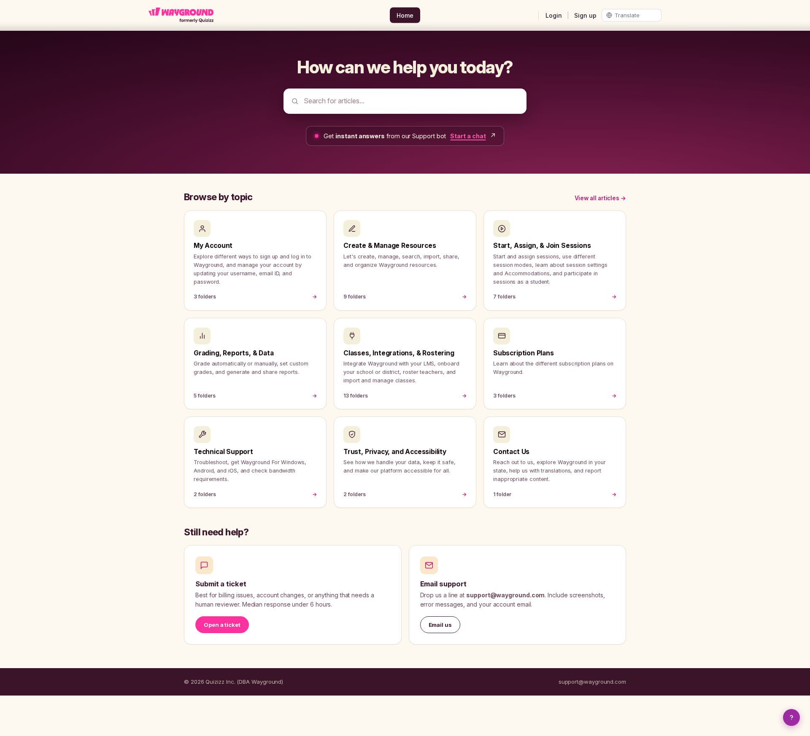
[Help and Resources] (791, 717)
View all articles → (600, 198)
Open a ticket (222, 624)
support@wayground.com (592, 681)
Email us (440, 624)
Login (553, 15)
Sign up (585, 15)
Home (405, 15)
